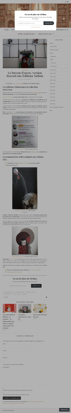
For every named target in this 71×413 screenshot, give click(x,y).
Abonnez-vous (48, 23)
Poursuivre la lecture (35, 27)
